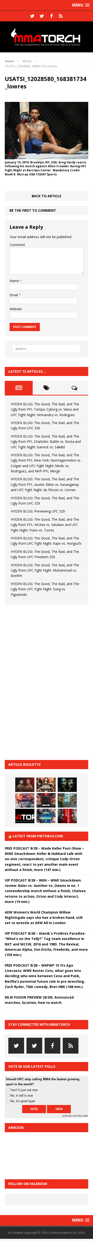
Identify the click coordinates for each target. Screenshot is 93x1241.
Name (15, 280)
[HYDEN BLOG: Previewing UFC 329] (24, 816)
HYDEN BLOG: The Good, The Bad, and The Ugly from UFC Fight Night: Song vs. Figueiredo (45, 589)
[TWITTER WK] (41, 16)
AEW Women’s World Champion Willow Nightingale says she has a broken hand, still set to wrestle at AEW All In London (44, 917)
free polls (83, 1115)
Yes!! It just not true (24, 1090)
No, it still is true (21, 1095)
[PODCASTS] (61, 16)
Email (14, 295)
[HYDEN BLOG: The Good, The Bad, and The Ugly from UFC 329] (67, 800)
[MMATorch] (46, 36)
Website (16, 309)
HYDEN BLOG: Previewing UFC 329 (38, 511)
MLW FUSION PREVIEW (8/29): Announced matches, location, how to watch (39, 1000)
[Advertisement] (40, 682)
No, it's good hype (22, 1101)
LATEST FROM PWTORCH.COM (38, 836)
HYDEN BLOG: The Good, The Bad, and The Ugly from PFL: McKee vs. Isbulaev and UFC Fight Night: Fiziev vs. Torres (45, 524)
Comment (17, 244)
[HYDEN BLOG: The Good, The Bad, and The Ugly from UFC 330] (46, 785)
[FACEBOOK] (51, 16)
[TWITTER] (32, 16)
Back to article (46, 196)
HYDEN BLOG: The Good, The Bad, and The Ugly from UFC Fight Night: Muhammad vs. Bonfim (45, 570)
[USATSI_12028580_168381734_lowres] (46, 156)
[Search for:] (46, 349)
